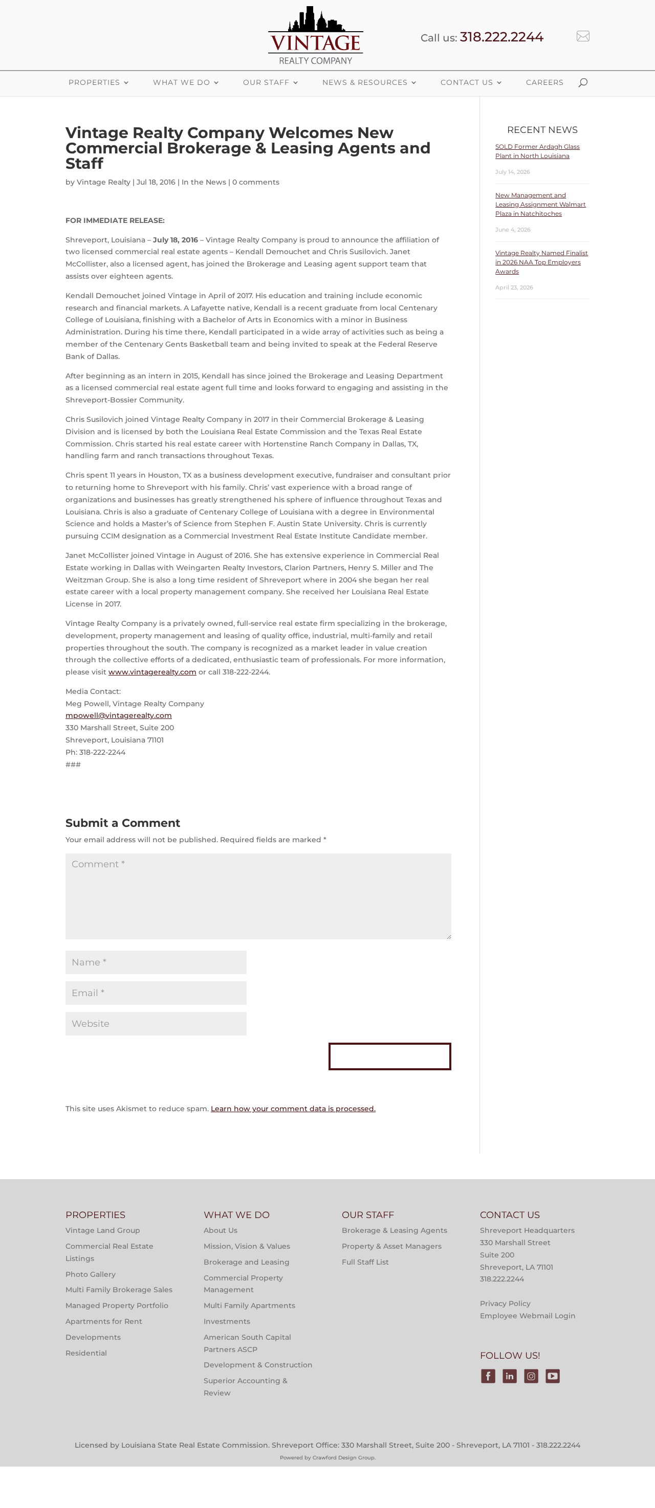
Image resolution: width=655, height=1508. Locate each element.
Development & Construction (258, 1364)
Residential (86, 1353)
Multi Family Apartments (249, 1305)
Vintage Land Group (103, 1230)
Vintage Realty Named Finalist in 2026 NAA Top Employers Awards (541, 262)
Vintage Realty (103, 182)
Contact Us (467, 82)
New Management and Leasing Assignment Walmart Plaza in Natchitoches (540, 204)
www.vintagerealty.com (152, 672)
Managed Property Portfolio (117, 1305)
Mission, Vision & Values (247, 1246)
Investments (227, 1321)
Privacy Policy (505, 1303)
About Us (220, 1230)
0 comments (255, 182)
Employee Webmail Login (528, 1315)
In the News (204, 182)
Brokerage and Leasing (247, 1262)
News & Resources (365, 82)
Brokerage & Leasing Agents (394, 1230)
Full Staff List (365, 1262)
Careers (545, 82)
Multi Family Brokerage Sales (119, 1289)
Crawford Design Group (344, 1457)
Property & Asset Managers (392, 1246)
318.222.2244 (501, 37)
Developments (93, 1337)
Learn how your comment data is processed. (293, 1108)
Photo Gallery (91, 1274)
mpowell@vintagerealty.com (119, 715)
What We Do (181, 82)
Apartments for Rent (104, 1321)
